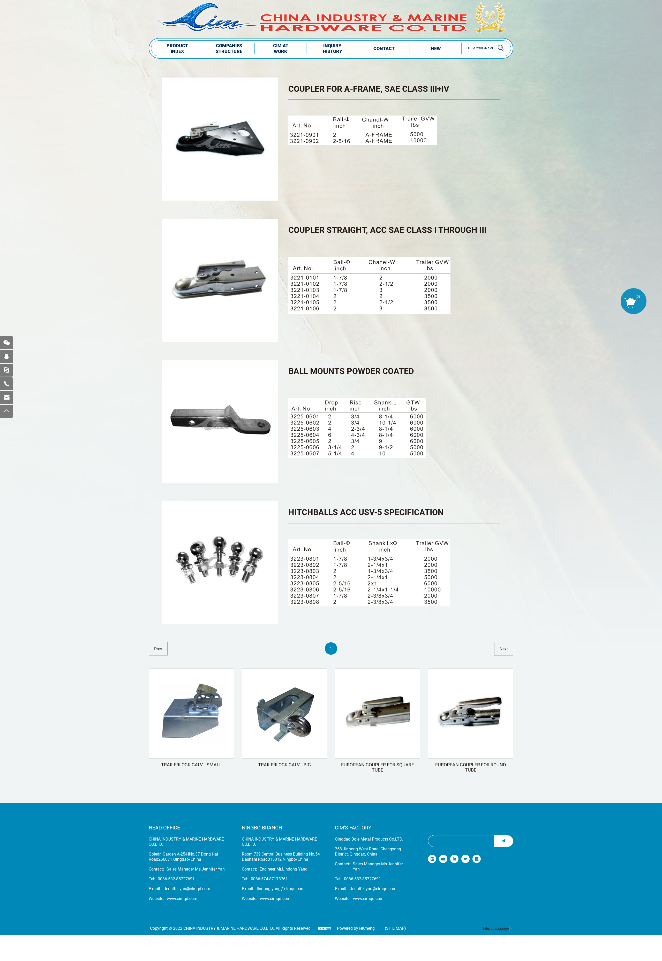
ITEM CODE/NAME (481, 48)
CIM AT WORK (280, 48)
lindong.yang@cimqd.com (281, 888)
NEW (436, 48)
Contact (384, 48)
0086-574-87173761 (269, 878)
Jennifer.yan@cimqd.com (187, 888)
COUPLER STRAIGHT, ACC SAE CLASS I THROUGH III (387, 229)
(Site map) (395, 928)
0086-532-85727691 (176, 878)
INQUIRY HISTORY (332, 48)
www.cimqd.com (182, 898)
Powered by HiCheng (356, 928)
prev (158, 648)
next (504, 648)
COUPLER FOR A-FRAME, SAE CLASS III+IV (368, 88)
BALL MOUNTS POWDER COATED (351, 370)
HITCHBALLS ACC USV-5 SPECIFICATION (366, 511)
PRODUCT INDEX (177, 48)
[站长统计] (324, 928)
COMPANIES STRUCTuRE (229, 48)
